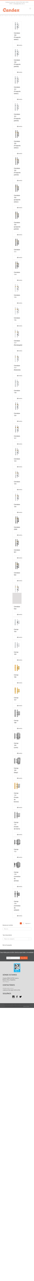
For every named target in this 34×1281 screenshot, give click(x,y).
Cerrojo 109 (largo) (16, 770)
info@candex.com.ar (8, 988)
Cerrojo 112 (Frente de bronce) (16, 797)
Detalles (19, 45)
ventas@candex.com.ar (19, 3)
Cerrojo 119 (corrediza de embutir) (17, 906)
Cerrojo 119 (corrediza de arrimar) (17, 876)
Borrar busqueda (7, 945)
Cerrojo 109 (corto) (16, 745)
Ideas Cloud (26, 1006)
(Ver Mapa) (6, 981)
